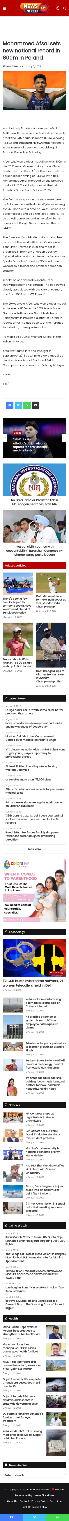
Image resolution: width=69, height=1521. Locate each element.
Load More (34, 849)
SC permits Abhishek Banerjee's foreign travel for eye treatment (23, 1417)
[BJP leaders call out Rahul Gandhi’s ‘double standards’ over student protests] (13, 1135)
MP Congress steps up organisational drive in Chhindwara (40, 1117)
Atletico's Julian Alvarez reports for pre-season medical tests (30, 447)
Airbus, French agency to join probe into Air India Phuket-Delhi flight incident (44, 1189)
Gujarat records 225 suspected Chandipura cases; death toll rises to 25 (22, 1382)
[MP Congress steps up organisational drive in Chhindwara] (13, 1117)
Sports (17, 433)
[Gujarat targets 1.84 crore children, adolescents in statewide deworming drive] (56, 1401)
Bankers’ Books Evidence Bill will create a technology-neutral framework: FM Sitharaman (45, 1064)
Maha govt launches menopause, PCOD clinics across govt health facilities (20, 1348)
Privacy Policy (39, 1501)
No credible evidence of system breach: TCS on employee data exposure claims (42, 1022)
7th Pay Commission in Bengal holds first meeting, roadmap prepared (45, 1207)
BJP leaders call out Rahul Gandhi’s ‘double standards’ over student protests (43, 1134)
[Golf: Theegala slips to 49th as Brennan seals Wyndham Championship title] (51, 645)
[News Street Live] (34, 8)
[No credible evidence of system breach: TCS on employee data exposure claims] (13, 1027)
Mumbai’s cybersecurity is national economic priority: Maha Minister (43, 1152)
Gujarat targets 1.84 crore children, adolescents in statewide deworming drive (20, 1400)
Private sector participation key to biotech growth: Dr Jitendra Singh (46, 1046)
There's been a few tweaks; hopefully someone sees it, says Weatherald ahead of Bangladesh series (17, 605)
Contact (24, 1501)
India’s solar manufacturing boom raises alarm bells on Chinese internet (43, 1002)
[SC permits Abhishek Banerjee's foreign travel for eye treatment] (56, 1419)
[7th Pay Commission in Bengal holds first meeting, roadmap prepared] (13, 1208)
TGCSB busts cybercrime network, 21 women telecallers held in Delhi (33, 983)
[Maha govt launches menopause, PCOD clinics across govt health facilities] (56, 1349)
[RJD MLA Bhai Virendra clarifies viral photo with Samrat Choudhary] (13, 1173)
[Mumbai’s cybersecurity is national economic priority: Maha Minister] (13, 1153)
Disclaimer (56, 1501)
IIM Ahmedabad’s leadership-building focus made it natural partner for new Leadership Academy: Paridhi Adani (45, 1083)
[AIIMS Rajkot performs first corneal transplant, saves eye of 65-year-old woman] (56, 1365)
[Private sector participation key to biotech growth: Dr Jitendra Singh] (13, 1046)
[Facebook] (9, 405)
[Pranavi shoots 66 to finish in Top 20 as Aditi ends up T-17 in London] (18, 639)
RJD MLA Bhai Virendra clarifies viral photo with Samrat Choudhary (45, 1169)
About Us (11, 1501)
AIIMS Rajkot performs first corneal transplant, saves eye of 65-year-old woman (22, 1365)
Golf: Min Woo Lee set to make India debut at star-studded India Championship (51, 601)
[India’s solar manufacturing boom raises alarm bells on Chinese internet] (13, 1005)
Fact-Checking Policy (34, 1507)
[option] (34, 438)
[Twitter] (18, 405)
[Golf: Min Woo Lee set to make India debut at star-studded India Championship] (51, 583)
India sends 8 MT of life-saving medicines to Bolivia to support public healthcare (23, 1434)
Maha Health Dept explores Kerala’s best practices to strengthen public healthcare (21, 1330)
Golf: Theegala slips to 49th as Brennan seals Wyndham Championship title (50, 676)
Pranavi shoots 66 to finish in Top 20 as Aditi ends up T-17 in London (17, 662)
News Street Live (14, 66)
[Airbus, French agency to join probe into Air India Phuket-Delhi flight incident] (13, 1191)
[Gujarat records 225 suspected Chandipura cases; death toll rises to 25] (56, 1385)
